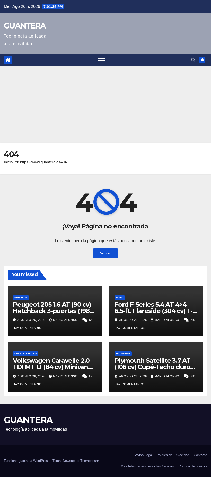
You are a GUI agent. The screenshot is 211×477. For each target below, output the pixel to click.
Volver (105, 253)
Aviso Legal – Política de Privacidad (162, 455)
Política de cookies (193, 466)
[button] (193, 60)
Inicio (8, 162)
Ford (119, 297)
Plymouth (123, 353)
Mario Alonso (66, 320)
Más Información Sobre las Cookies (147, 466)
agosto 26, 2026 (31, 320)
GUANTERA (25, 26)
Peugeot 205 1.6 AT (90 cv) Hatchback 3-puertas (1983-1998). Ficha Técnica (54, 311)
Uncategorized (25, 353)
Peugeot (20, 297)
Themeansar (89, 461)
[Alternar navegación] (101, 60)
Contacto (200, 455)
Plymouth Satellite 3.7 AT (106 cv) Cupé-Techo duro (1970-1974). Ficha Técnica (153, 367)
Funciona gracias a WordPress (27, 461)
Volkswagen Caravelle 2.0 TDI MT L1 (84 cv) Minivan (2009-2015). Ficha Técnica (52, 367)
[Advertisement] (105, 104)
